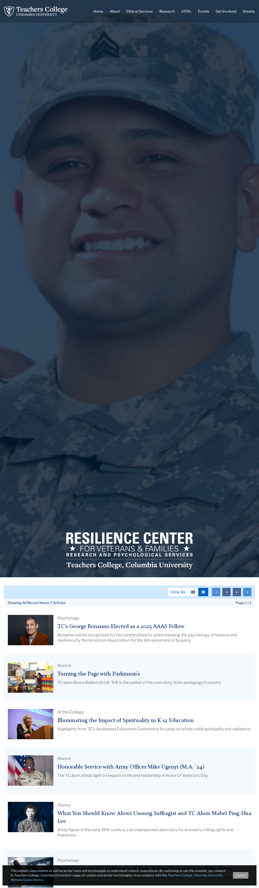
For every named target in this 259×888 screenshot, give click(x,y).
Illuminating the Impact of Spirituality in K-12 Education (125, 720)
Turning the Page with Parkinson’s (98, 674)
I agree (241, 875)
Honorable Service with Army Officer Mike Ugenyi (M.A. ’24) (130, 767)
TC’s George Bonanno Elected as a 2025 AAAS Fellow (120, 626)
